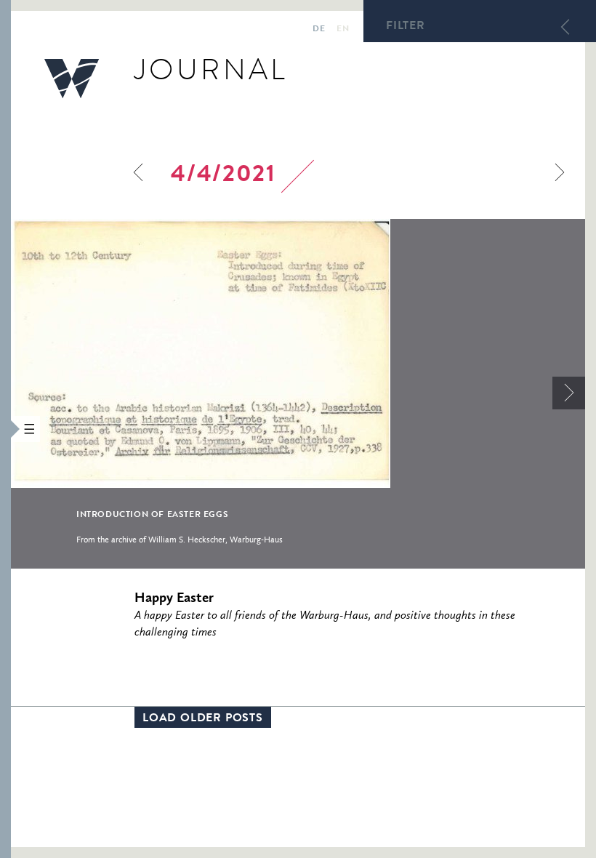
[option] (298, 393)
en (343, 29)
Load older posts (202, 719)
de (319, 29)
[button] (5, 429)
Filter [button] (405, 27)
